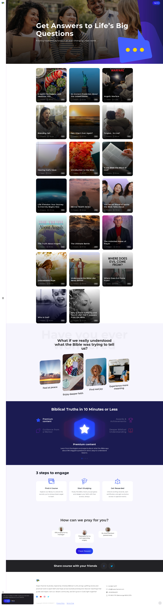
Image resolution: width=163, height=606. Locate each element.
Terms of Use (70, 603)
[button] (82, 458)
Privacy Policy (61, 603)
